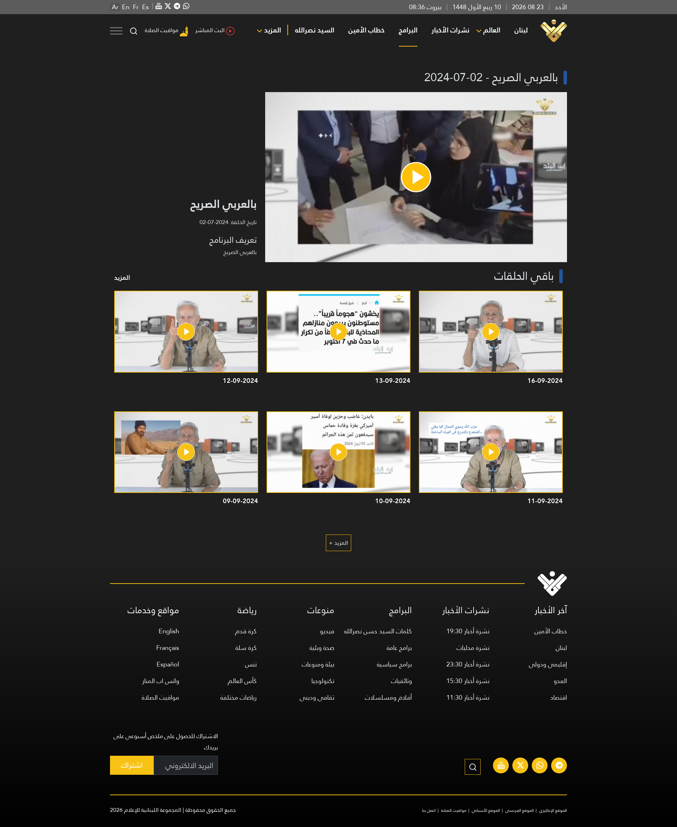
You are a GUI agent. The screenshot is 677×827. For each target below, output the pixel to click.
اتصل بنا (429, 810)
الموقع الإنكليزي (553, 810)
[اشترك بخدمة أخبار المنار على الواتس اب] (539, 766)
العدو (560, 681)
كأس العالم (242, 681)
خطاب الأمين (366, 30)
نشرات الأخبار (450, 30)
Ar (115, 7)
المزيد (272, 30)
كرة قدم (246, 631)
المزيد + (338, 543)
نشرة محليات (473, 647)
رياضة (247, 610)
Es (145, 7)
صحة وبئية (322, 647)
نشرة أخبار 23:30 (467, 664)
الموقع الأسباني (486, 810)
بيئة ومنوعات (318, 664)
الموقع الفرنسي (519, 810)
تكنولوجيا (322, 681)
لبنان (521, 30)
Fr (136, 7)
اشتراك (132, 765)
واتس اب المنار (160, 681)
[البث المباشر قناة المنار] (501, 766)
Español (168, 664)
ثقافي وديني (317, 697)
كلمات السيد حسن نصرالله (378, 631)
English (169, 631)
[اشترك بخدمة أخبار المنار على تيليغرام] (559, 766)
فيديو (327, 631)
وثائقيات (401, 681)
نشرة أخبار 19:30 (467, 631)
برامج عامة (399, 647)
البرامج (408, 30)
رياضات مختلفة (238, 697)
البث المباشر (210, 30)
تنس (251, 664)
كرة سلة (246, 647)
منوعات (320, 610)
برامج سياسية (394, 664)
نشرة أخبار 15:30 (467, 681)
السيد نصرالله (314, 30)
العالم (491, 30)
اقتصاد (558, 697)
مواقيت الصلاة (161, 30)
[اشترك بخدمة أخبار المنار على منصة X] (520, 766)
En (125, 7)
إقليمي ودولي (548, 664)
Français (167, 647)
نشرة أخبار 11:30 (467, 697)
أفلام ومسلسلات (388, 697)
